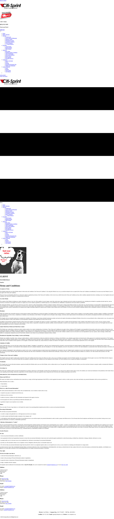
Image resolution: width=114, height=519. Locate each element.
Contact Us (5, 59)
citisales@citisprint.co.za (52, 464)
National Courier (8, 39)
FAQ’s (6, 62)
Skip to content (3, 0)
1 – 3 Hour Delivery (9, 44)
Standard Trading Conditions (11, 52)
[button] (2, 29)
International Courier (9, 40)
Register (7, 69)
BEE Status (7, 51)
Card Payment (8, 46)
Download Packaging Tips (10, 64)
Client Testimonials (9, 53)
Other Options (8, 49)
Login (6, 68)
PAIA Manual (8, 57)
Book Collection (6, 34)
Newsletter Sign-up (9, 58)
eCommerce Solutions (9, 41)
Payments (5, 45)
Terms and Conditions (9, 54)
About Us (5, 50)
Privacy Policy (8, 56)
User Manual (8, 71)
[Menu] (0, 31)
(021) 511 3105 (64, 464)
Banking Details (8, 47)
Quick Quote (8, 70)
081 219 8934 (8, 481)
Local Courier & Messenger (11, 38)
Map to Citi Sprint (9, 60)
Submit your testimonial (10, 65)
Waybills (7, 63)
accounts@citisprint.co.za (9, 486)
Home (4, 33)
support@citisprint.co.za (9, 487)
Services (4, 35)
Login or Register (6, 66)
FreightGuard (8, 37)
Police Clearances (9, 43)
